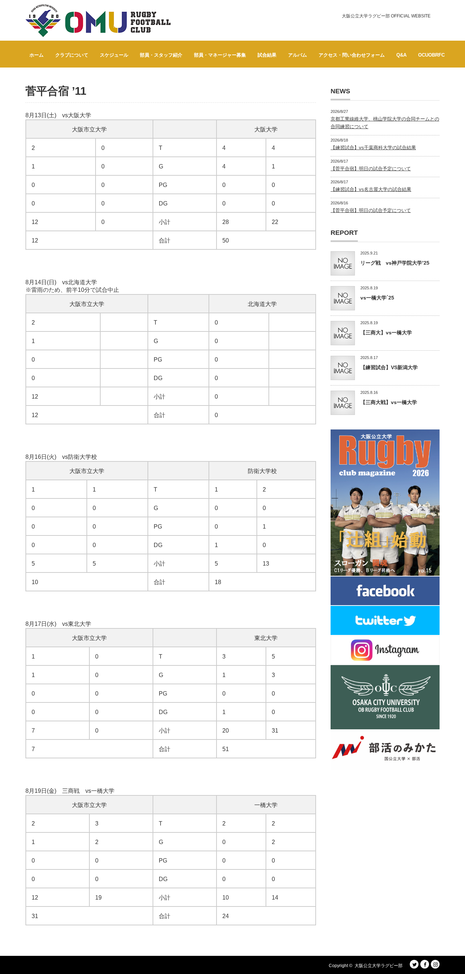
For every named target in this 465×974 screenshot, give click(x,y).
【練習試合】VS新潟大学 (389, 367)
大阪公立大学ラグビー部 (379, 965)
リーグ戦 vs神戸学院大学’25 (394, 263)
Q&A (401, 55)
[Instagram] (435, 964)
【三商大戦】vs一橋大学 (388, 402)
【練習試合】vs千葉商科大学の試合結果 (373, 147)
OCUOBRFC (431, 55)
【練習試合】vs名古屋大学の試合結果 (371, 189)
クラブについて (71, 55)
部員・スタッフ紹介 (161, 55)
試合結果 (267, 55)
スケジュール (114, 55)
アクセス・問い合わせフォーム (352, 55)
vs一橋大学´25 (377, 298)
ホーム (36, 55)
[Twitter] (414, 964)
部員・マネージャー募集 (220, 55)
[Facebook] (424, 964)
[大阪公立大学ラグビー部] (98, 20)
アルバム (297, 55)
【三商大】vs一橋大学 (386, 332)
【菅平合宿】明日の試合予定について (371, 168)
